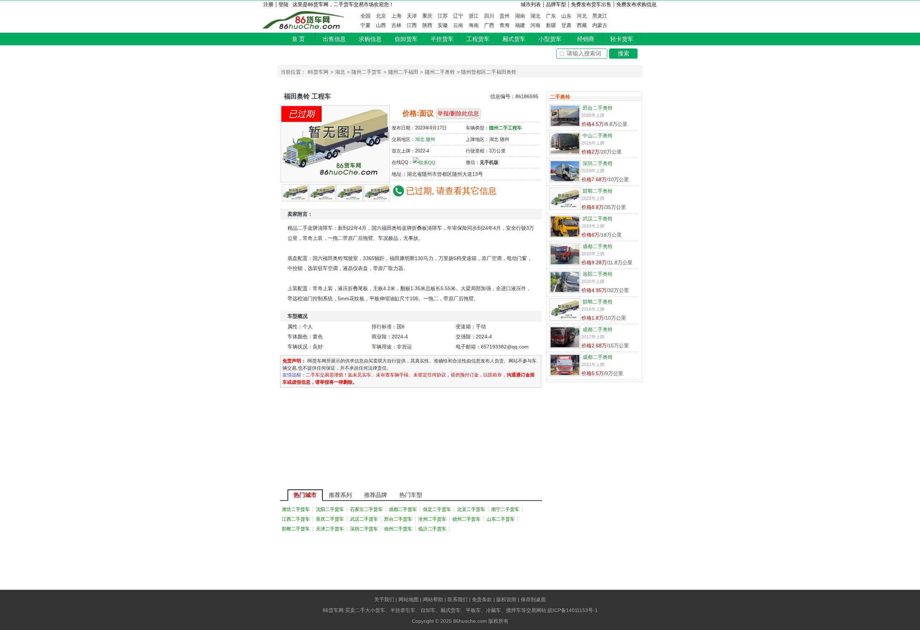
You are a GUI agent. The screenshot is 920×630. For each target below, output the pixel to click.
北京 (381, 16)
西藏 (582, 25)
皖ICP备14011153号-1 (573, 610)
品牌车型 (556, 4)
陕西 (427, 25)
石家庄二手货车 (366, 509)
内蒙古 (599, 25)
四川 (489, 16)
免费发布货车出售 (591, 4)
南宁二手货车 (505, 509)
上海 (396, 16)
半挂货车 (442, 39)
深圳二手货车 (364, 528)
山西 (381, 25)
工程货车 (477, 39)
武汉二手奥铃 (598, 219)
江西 (412, 25)
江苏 (443, 16)
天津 (412, 16)
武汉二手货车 (364, 519)
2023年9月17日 (431, 128)
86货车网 (304, 20)
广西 (489, 25)
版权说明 (506, 599)
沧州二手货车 (432, 519)
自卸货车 (406, 39)
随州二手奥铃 (440, 72)
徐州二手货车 (398, 528)
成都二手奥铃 (598, 246)
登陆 (284, 4)
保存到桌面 (533, 599)
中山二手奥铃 (598, 135)
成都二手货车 (403, 509)
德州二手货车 (466, 519)
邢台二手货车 (398, 519)
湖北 (535, 16)
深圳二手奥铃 (598, 163)
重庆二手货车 (330, 519)
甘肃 (566, 25)
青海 (505, 25)
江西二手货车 (296, 519)
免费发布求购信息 (636, 4)
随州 (430, 139)
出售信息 (334, 39)
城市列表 (531, 4)
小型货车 (549, 39)
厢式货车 (513, 39)
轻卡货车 (621, 39)
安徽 (443, 25)
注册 (268, 4)
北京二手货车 (471, 509)
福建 (520, 25)
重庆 (427, 16)
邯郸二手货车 (296, 528)
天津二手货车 (330, 528)
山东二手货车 (501, 519)
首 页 (298, 39)
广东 (551, 16)
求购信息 (370, 39)
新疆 (551, 25)
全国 (365, 16)
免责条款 (482, 599)
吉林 (396, 25)
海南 (474, 25)
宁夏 (365, 25)
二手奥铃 (560, 97)
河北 (582, 16)
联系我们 (457, 599)
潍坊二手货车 (296, 509)
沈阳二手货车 (330, 509)
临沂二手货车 (432, 528)
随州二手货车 (366, 72)
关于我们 (384, 599)
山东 (566, 16)
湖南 (520, 16)
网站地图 (409, 599)
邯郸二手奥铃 (598, 191)
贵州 (505, 16)
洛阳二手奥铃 (598, 274)
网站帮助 (433, 599)
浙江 (474, 16)
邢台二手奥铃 (598, 108)
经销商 (585, 39)
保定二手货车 (437, 509)
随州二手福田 (403, 72)
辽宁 (458, 16)
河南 (535, 25)
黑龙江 (599, 16)
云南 (458, 25)
